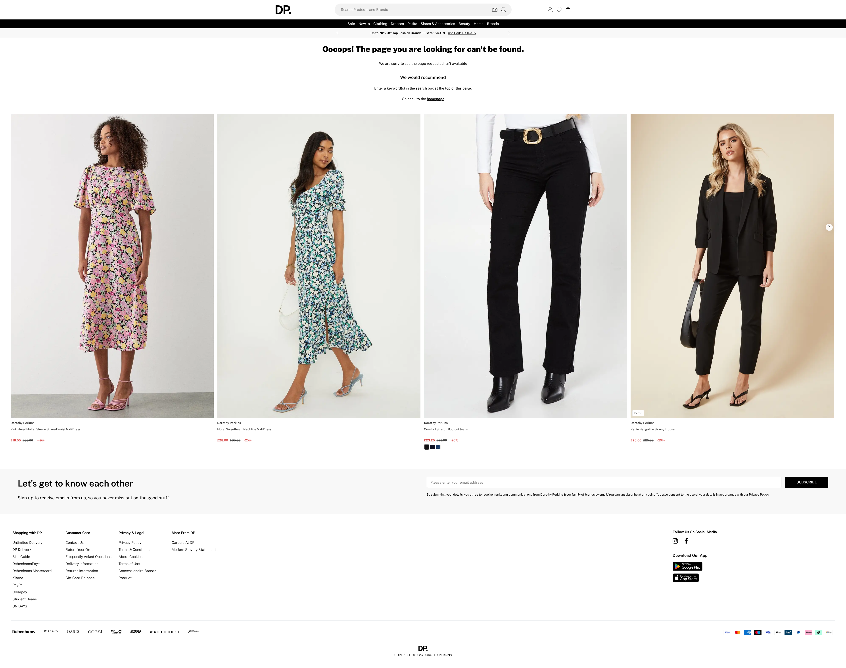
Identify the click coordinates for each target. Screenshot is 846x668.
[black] (426, 447)
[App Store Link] (687, 572)
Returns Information (81, 571)
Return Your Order (80, 550)
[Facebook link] (686, 541)
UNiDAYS (19, 606)
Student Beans (24, 599)
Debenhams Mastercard (32, 571)
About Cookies (130, 557)
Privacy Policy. (759, 494)
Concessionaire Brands (137, 571)
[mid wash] (438, 447)
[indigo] (432, 447)
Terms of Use (129, 564)
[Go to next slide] (829, 227)
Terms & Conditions (134, 550)
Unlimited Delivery (27, 542)
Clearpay (19, 592)
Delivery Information (81, 564)
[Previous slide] (337, 32)
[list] (423, 284)
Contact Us (74, 542)
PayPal (18, 585)
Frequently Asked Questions (88, 557)
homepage (435, 99)
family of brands (583, 494)
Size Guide (21, 557)
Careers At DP (183, 542)
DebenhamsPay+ (26, 564)
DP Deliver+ (21, 550)
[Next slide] (509, 32)
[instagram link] (675, 541)
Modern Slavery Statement (194, 550)
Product (125, 578)
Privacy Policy (130, 542)
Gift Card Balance (80, 578)
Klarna (17, 578)
